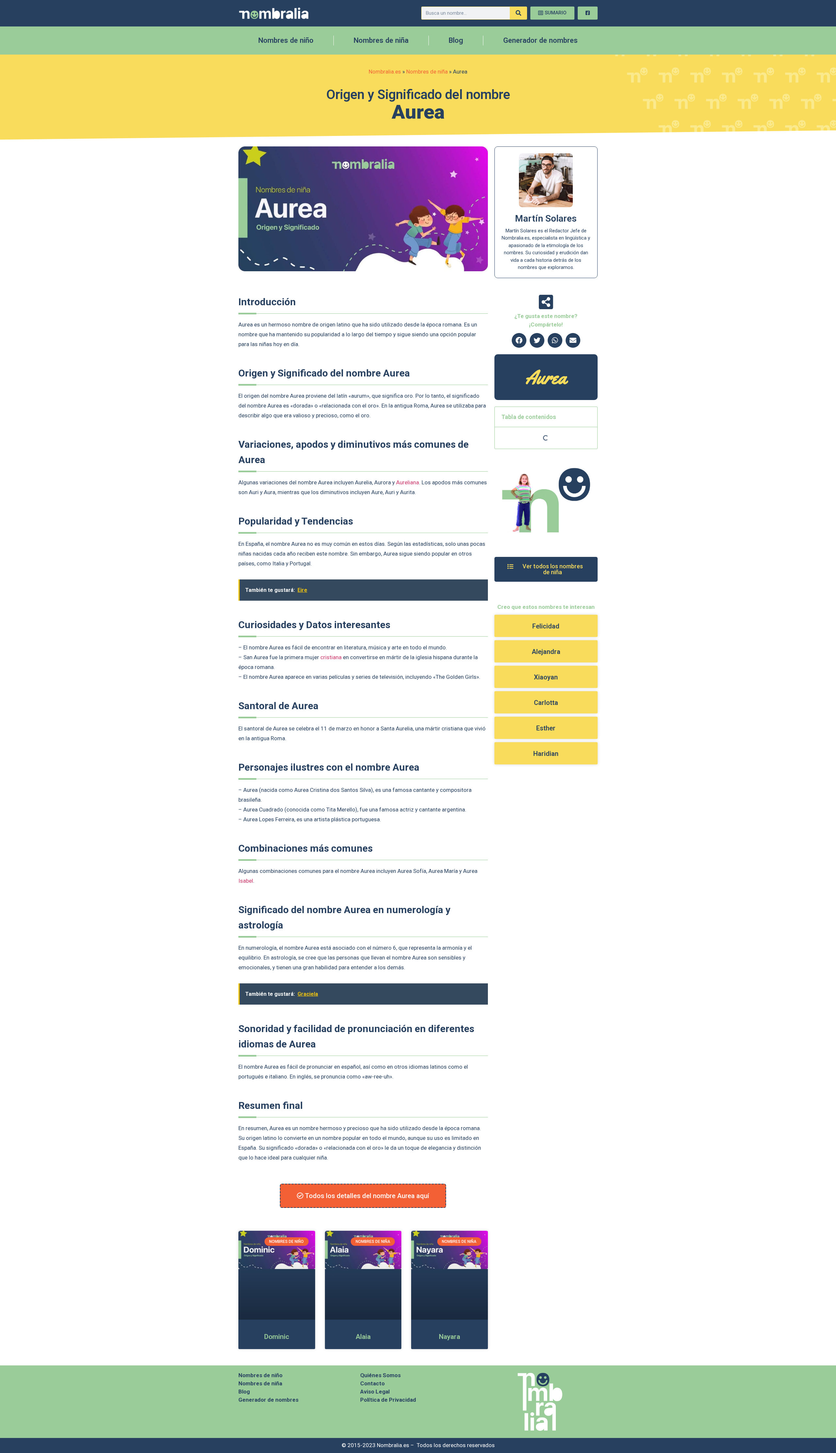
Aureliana (407, 482)
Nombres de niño (286, 40)
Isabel (245, 880)
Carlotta (546, 703)
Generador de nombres (540, 40)
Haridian (545, 754)
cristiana (331, 657)
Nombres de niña (381, 40)
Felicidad (545, 626)
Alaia (363, 1337)
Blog (456, 40)
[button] (519, 340)
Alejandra (546, 652)
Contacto (372, 1383)
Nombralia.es (385, 71)
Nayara (449, 1337)
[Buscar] (518, 13)
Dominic (276, 1337)
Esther (545, 728)
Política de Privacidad (388, 1399)
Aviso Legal (375, 1391)
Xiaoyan (546, 677)
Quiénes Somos (380, 1375)
